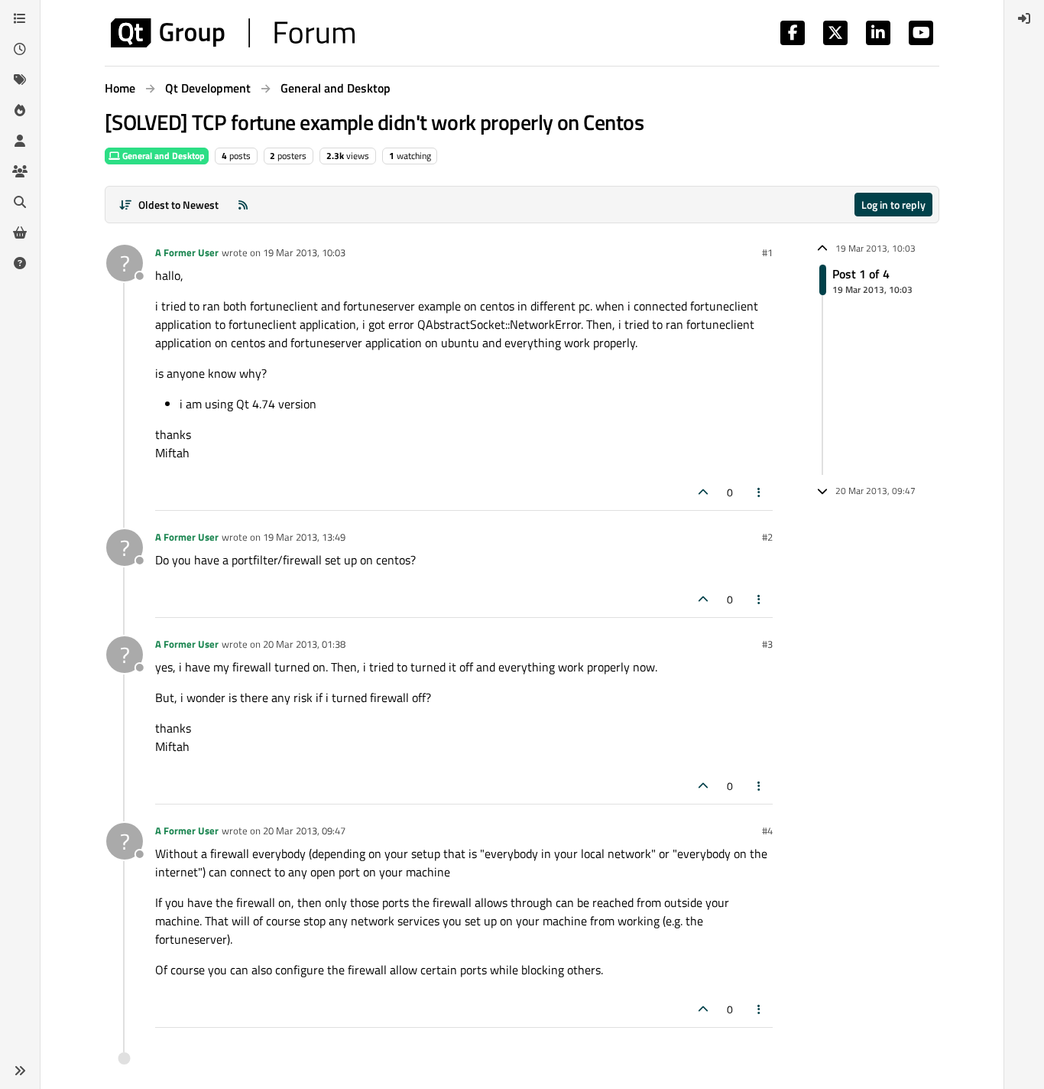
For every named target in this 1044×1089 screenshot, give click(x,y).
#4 (767, 830)
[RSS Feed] (243, 204)
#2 (767, 536)
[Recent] (20, 49)
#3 (767, 644)
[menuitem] (1024, 18)
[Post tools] (759, 492)
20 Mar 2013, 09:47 (304, 830)
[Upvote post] (703, 492)
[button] (20, 1070)
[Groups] (20, 171)
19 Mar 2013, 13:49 (304, 536)
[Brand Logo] (233, 32)
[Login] (1024, 18)
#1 (767, 252)
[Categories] (20, 18)
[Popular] (20, 110)
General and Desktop (162, 155)
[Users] (20, 140)
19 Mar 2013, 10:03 (304, 252)
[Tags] (20, 79)
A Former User (187, 252)
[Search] (20, 202)
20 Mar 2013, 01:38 (304, 644)
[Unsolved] (20, 263)
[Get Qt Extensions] (20, 232)
